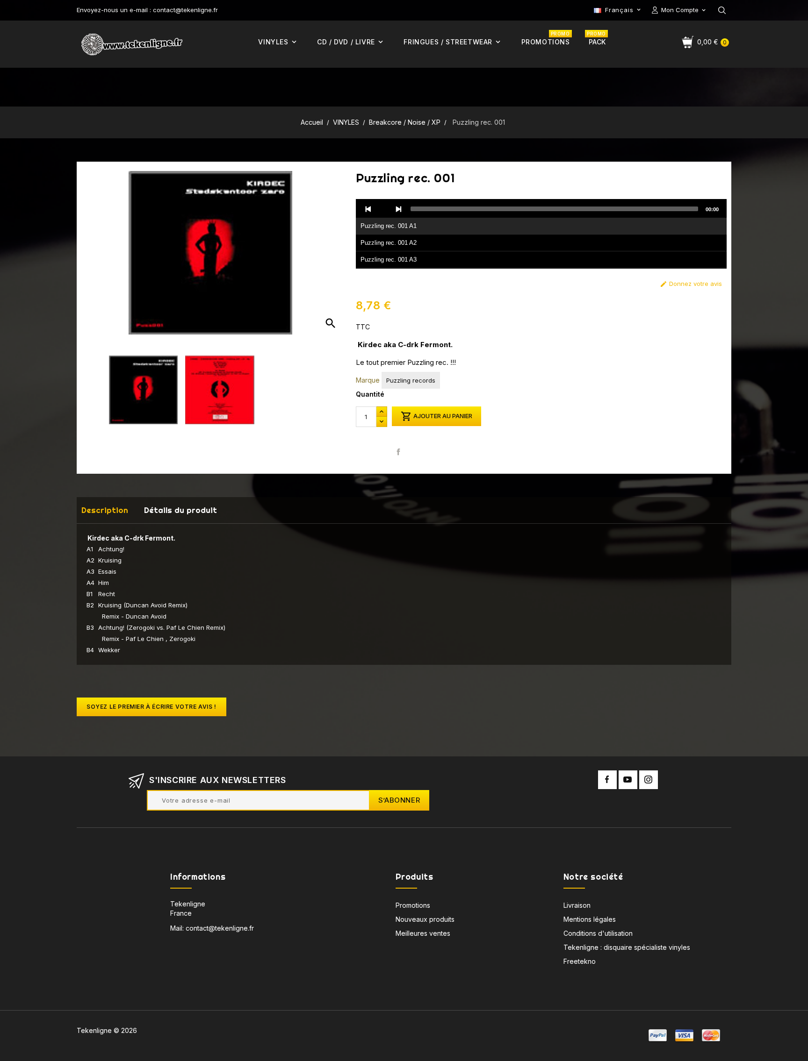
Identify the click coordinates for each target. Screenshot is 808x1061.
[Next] (398, 209)
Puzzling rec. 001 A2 (389, 242)
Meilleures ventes (423, 933)
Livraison (577, 905)
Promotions (413, 905)
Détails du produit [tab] (180, 510)
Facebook (607, 779)
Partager (398, 451)
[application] (541, 234)
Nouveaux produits (425, 919)
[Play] (383, 209)
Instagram (648, 779)
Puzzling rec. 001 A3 (389, 259)
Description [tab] (104, 510)
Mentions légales (589, 919)
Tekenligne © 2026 (107, 1030)
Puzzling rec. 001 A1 (389, 225)
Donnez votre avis (691, 284)
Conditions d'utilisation (598, 933)
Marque (368, 380)
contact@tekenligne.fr (220, 928)
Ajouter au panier (436, 416)
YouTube (628, 779)
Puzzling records (410, 380)
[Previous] (368, 209)
